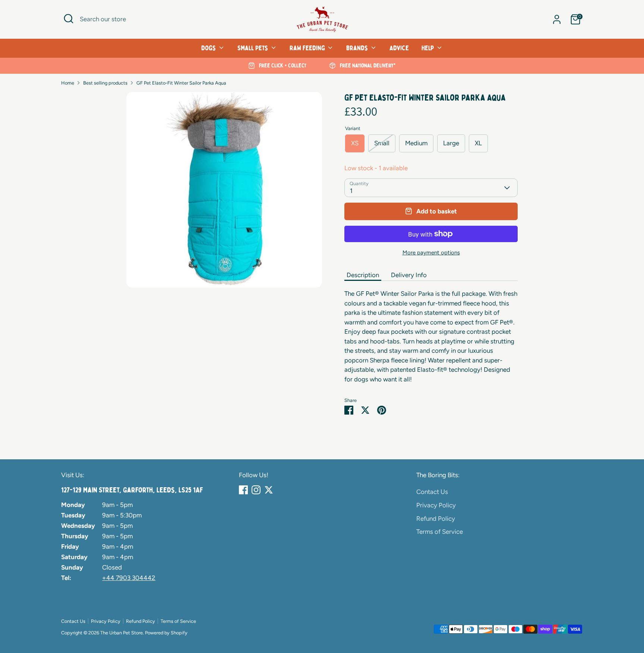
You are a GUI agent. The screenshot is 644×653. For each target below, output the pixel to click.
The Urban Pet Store (121, 632)
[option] (277, 66)
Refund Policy (435, 518)
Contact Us (432, 491)
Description (363, 275)
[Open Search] (68, 18)
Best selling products (105, 83)
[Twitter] (268, 489)
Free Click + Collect (282, 65)
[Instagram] (256, 489)
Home (67, 83)
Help (428, 48)
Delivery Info (409, 275)
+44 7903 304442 (128, 577)
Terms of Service (439, 531)
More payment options (431, 252)
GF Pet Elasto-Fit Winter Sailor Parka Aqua (181, 83)
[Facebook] (243, 489)
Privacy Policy (436, 505)
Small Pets (253, 48)
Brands (357, 48)
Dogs (209, 48)
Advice (399, 48)
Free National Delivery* (367, 65)
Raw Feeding (308, 48)
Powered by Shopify (166, 632)
